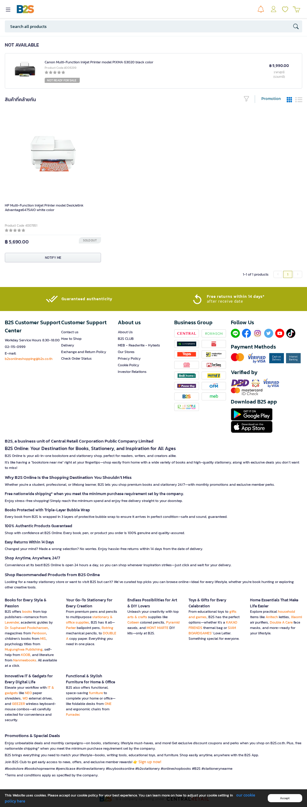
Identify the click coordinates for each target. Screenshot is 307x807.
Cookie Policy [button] (128, 365)
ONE (108, 703)
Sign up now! (150, 762)
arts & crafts (137, 617)
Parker (71, 627)
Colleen (133, 622)
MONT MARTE (157, 627)
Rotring (107, 627)
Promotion (271, 98)
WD (25, 698)
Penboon (39, 633)
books (27, 611)
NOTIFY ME (53, 257)
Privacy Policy (129, 358)
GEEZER (18, 703)
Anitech (272, 617)
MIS (43, 638)
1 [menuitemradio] (287, 274)
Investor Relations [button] (132, 371)
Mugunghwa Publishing (24, 649)
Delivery (67, 345)
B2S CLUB (126, 338)
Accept (285, 798)
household (286, 611)
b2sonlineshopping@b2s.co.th (28, 358)
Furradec (73, 714)
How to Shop (71, 338)
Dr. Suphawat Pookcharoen (26, 627)
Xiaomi (296, 617)
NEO (28, 693)
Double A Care (281, 622)
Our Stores (126, 352)
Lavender (12, 622)
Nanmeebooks (24, 660)
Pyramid (173, 622)
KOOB (25, 654)
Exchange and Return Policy (83, 352)
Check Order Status (76, 358)
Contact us (70, 332)
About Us (125, 332)
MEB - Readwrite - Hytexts (139, 345)
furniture (96, 693)
